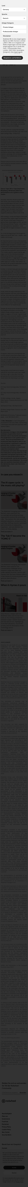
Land (3, 5)
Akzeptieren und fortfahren (12, 58)
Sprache (4, 14)
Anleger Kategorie (8, 23)
